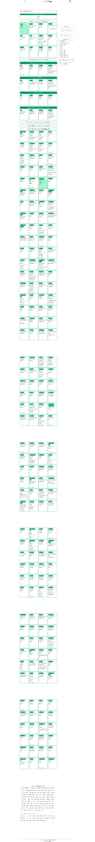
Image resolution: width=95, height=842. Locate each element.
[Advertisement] (47, 6)
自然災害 (27, 788)
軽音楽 (47, 818)
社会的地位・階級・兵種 (31, 790)
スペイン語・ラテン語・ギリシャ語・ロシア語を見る (38, 122)
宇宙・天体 (43, 805)
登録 (64, 36)
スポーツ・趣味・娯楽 (29, 808)
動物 (46, 790)
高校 (31, 820)
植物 (28, 805)
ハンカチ (29, 816)
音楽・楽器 (50, 790)
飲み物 (44, 792)
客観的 (34, 820)
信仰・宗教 (36, 803)
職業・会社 (47, 803)
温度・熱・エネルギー (28, 810)
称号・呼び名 (38, 794)
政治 (32, 799)
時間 (44, 794)
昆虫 (32, 803)
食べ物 (43, 797)
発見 (24, 820)
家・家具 (48, 792)
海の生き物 (24, 797)
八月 (44, 818)
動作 (23, 788)
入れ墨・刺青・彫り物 (37, 818)
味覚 (28, 803)
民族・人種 (39, 816)
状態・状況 (41, 803)
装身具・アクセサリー (32, 801)
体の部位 (31, 805)
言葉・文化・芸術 (38, 808)
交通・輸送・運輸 (40, 820)
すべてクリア (67, 33)
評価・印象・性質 (41, 801)
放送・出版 (39, 792)
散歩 (21, 820)
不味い (51, 816)
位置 (40, 797)
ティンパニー (29, 818)
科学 (42, 810)
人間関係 (48, 799)
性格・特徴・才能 (31, 797)
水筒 (28, 820)
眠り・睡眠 (52, 818)
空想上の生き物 (32, 792)
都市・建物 (41, 790)
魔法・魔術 (37, 799)
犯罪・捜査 (42, 799)
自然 (50, 788)
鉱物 (37, 797)
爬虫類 (52, 794)
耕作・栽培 (44, 816)
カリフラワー (23, 816)
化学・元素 (24, 803)
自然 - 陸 (48, 797)
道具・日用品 (37, 805)
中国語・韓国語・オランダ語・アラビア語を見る (38, 125)
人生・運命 (32, 788)
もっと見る (41, 44)
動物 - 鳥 (40, 788)
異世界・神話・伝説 (65, 43)
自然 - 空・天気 (37, 810)
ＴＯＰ (41, 840)
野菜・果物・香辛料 (31, 794)
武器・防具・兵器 (49, 801)
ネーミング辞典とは (63, 63)
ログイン (25, 1)
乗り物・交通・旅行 (50, 808)
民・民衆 (34, 816)
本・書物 (47, 794)
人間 (36, 788)
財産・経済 (45, 788)
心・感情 (28, 799)
